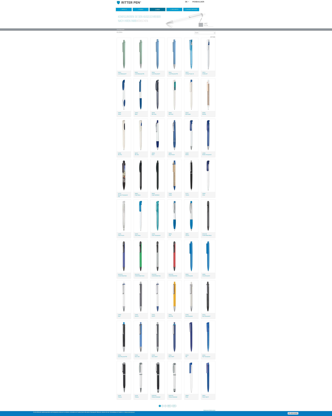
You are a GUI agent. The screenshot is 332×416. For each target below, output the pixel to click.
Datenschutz (212, 410)
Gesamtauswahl (120, 29)
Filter (119, 32)
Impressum (206, 410)
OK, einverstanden (293, 413)
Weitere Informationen (129, 412)
